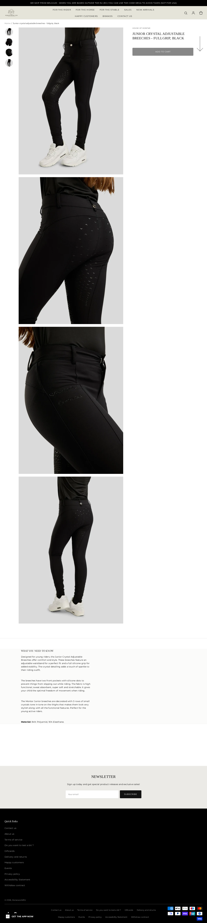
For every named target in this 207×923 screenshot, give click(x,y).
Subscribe (130, 794)
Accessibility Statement (116, 917)
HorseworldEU (19, 900)
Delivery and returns (146, 910)
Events (81, 917)
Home (8, 23)
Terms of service (84, 910)
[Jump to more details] (200, 44)
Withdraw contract (140, 917)
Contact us (56, 910)
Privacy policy (95, 917)
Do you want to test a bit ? (108, 910)
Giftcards (129, 910)
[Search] (185, 13)
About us (69, 910)
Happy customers (66, 917)
